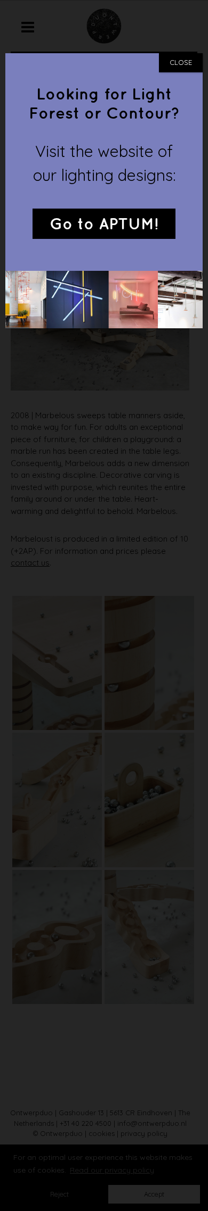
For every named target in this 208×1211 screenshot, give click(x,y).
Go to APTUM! (104, 224)
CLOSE (181, 62)
